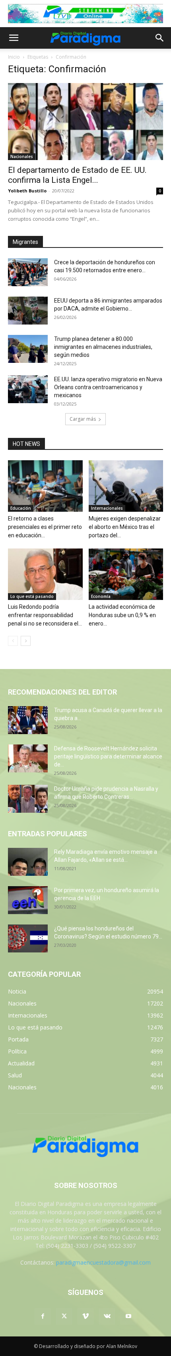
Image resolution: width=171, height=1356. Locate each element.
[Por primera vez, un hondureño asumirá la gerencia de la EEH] (28, 900)
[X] (64, 1316)
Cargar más (83, 419)
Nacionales (21, 156)
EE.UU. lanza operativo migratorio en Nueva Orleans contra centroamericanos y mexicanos (108, 387)
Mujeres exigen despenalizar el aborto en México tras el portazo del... (125, 526)
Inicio (14, 56)
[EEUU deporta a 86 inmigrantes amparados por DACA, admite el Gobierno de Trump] (28, 311)
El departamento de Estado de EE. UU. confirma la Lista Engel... (77, 175)
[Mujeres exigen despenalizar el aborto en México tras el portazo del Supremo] (126, 486)
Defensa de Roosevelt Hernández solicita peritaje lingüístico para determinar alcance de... (108, 756)
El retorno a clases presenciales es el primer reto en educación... (45, 526)
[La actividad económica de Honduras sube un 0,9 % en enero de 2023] (126, 574)
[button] (13, 38)
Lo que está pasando (32, 596)
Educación (20, 508)
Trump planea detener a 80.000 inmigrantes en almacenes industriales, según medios (103, 347)
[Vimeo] (85, 1316)
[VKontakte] (107, 1316)
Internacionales (107, 508)
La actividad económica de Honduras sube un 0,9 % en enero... (122, 615)
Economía (101, 596)
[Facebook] (43, 1316)
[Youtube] (128, 1316)
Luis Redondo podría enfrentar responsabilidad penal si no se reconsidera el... (45, 615)
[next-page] (26, 641)
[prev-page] (13, 641)
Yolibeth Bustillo (27, 191)
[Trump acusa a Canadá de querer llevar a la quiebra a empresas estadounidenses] (28, 720)
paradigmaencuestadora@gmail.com (103, 1262)
